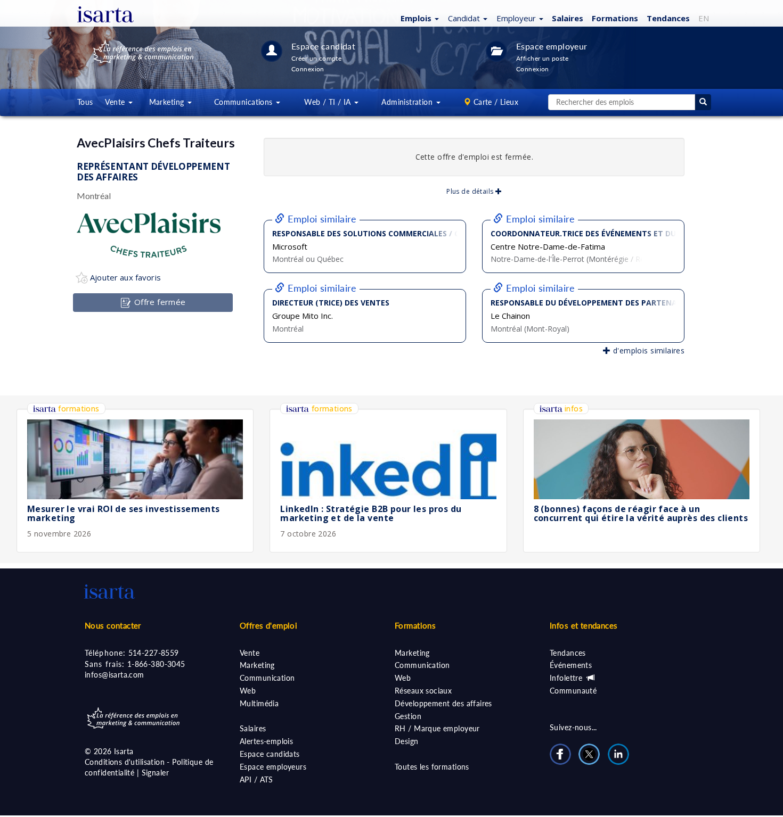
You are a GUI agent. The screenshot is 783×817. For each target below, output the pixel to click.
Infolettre (567, 677)
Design (407, 741)
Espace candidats (270, 753)
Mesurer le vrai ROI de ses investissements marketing (123, 513)
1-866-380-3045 (156, 664)
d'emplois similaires (647, 350)
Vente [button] (116, 101)
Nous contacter (113, 625)
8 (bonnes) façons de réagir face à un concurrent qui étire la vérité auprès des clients (641, 513)
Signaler (155, 772)
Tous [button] (85, 101)
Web (248, 690)
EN (703, 18)
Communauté (573, 690)
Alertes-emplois (266, 741)
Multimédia (259, 703)
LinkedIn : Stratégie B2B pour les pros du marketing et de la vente (370, 513)
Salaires (567, 18)
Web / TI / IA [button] (328, 101)
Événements (571, 665)
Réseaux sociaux (423, 690)
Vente (249, 652)
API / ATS (256, 779)
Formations (615, 18)
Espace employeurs (273, 766)
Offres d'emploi (268, 625)
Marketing (257, 665)
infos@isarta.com (114, 674)
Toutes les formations (432, 766)
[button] (418, 17)
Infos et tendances (584, 625)
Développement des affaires (443, 703)
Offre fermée (158, 301)
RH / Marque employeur (437, 728)
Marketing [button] (167, 101)
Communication (267, 677)
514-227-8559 (153, 652)
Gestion (408, 716)
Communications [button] (244, 101)
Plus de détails (470, 191)
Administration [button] (408, 101)
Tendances (668, 18)
